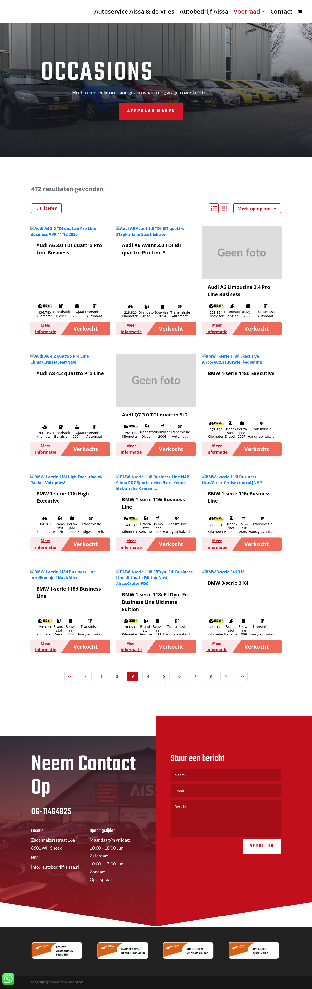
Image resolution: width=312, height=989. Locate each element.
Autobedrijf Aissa (204, 12)
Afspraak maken (151, 111)
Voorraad (247, 12)
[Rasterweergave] (224, 208)
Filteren (48, 208)
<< (70, 676)
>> (242, 676)
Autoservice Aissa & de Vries (134, 12)
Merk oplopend (254, 209)
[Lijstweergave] (214, 208)
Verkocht (85, 328)
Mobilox (76, 982)
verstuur (262, 846)
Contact (281, 12)
